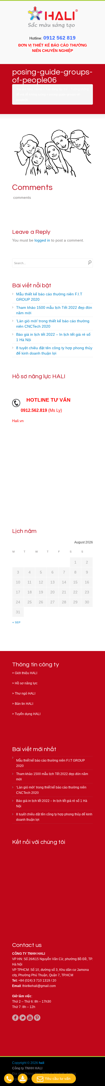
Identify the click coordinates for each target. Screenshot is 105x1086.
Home (38, 89)
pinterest (37, 1017)
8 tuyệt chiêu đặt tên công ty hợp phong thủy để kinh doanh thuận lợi (54, 350)
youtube (30, 1017)
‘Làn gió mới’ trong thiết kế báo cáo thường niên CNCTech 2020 (52, 323)
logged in (42, 240)
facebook (15, 1017)
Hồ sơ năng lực (26, 683)
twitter (22, 1017)
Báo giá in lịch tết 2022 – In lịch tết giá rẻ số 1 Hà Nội (53, 337)
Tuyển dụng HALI (27, 714)
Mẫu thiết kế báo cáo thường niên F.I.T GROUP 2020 (49, 297)
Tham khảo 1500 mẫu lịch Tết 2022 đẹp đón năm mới (54, 310)
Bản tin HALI (24, 704)
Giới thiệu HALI (26, 673)
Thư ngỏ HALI (25, 693)
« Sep (16, 622)
